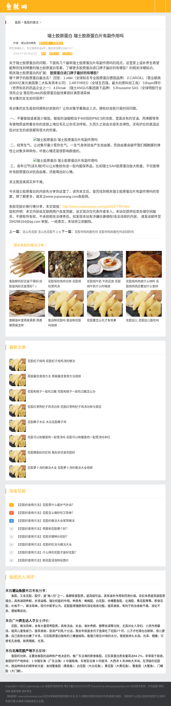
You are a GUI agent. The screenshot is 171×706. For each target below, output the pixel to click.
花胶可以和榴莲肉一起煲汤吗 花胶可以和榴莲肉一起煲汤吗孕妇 (69, 437)
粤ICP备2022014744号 (77, 686)
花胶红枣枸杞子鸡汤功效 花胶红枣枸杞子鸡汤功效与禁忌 (64, 406)
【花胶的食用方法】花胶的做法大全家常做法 (45, 520)
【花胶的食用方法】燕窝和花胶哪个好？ (42, 528)
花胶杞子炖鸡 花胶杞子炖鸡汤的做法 (51, 361)
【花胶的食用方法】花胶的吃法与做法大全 (44, 544)
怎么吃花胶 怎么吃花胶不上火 (42, 231)
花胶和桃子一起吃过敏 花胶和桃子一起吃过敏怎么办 (62, 391)
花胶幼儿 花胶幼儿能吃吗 (142, 320)
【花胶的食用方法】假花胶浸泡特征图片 (42, 560)
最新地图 (16, 691)
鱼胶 (18, 22)
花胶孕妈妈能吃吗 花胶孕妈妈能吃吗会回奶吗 (104, 231)
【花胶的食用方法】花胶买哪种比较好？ (42, 536)
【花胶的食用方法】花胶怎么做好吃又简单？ (45, 512)
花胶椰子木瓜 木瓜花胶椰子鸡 (47, 422)
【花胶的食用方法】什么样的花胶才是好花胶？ (47, 552)
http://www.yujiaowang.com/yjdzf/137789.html (96, 206)
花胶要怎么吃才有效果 (101, 320)
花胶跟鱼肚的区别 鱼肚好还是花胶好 (51, 452)
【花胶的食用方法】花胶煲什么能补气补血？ (45, 504)
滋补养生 (27, 691)
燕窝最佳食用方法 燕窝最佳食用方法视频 (54, 376)
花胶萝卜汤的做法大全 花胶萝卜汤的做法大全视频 (60, 467)
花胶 (46, 636)
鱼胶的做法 (31, 22)
